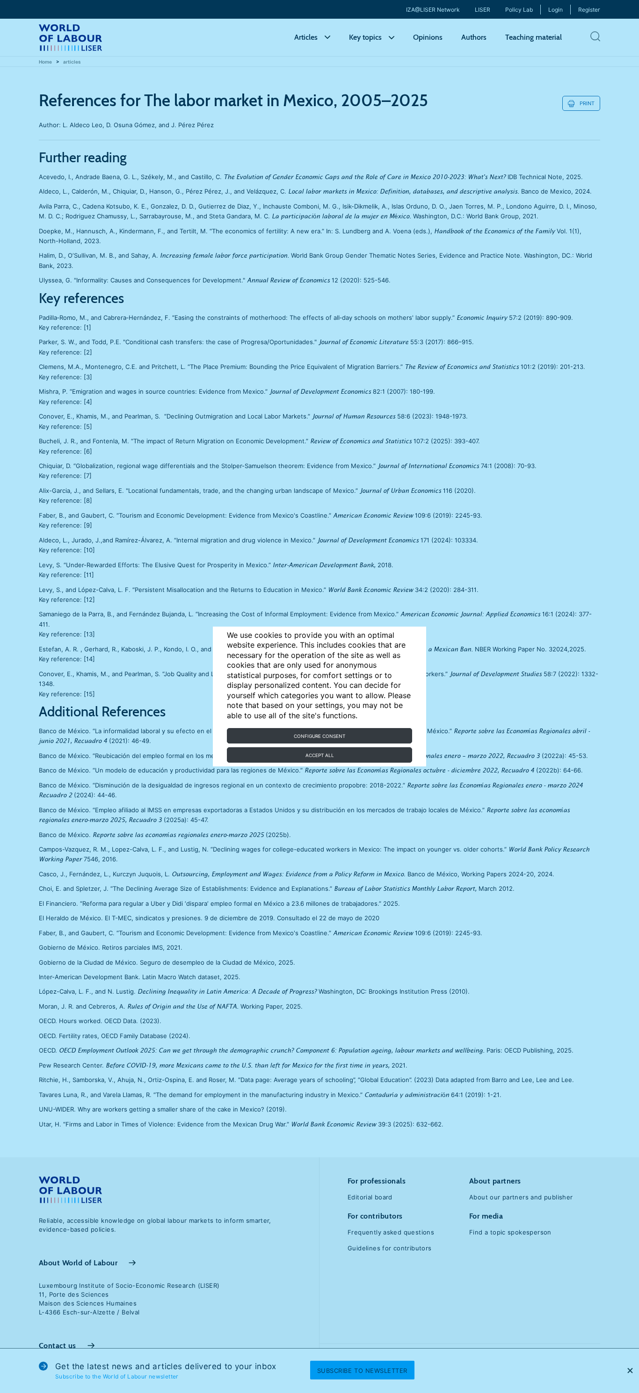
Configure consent (319, 736)
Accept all (319, 755)
